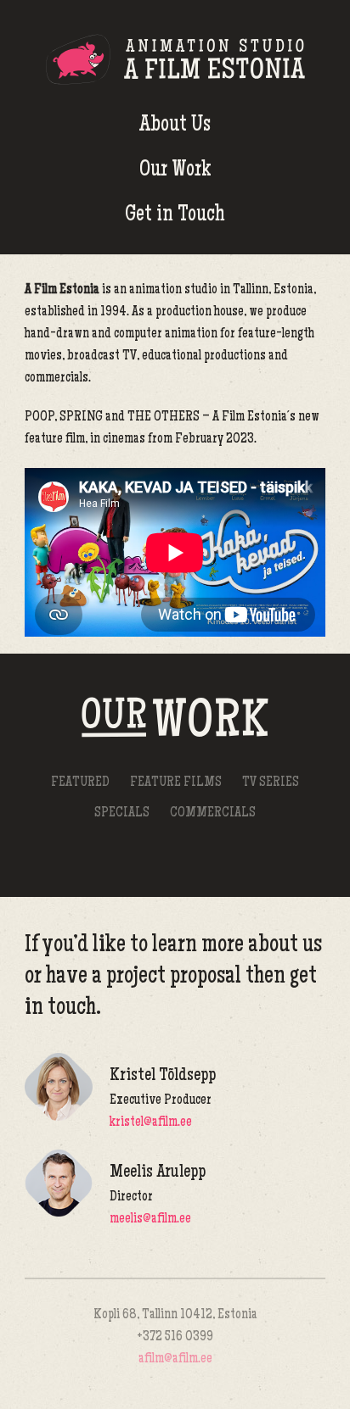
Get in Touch (175, 215)
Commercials (213, 813)
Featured (80, 783)
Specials (122, 813)
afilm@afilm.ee (175, 1359)
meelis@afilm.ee (150, 1219)
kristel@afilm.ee (151, 1123)
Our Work (175, 170)
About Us (175, 125)
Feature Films (176, 783)
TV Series (270, 783)
